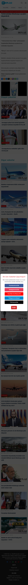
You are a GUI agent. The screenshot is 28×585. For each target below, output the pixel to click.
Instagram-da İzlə (14, 289)
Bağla (14, 307)
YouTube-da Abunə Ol (14, 294)
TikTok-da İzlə (14, 302)
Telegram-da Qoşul (14, 298)
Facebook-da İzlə (14, 285)
